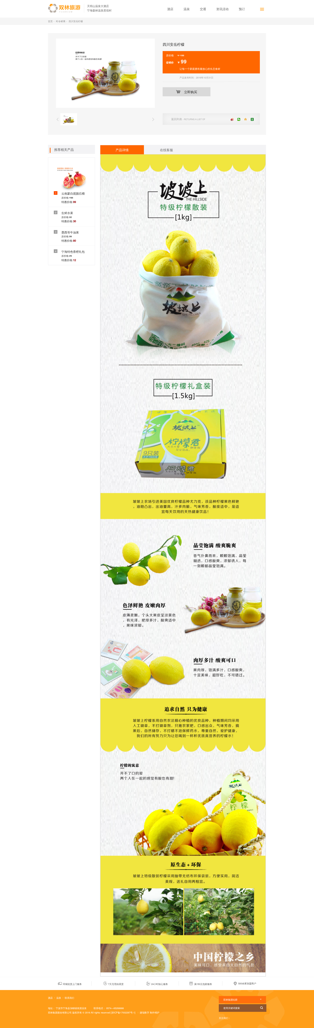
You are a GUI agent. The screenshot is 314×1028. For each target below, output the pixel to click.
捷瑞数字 (145, 1012)
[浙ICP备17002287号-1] (123, 1012)
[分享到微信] (238, 119)
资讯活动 (222, 9)
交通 (203, 9)
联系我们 (69, 997)
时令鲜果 (60, 21)
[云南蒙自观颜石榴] (71, 176)
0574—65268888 (115, 1008)
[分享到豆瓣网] (252, 119)
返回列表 (188, 119)
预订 (242, 9)
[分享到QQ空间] (245, 119)
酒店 (170, 9)
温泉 (187, 9)
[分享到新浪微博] (232, 119)
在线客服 (166, 149)
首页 (50, 21)
